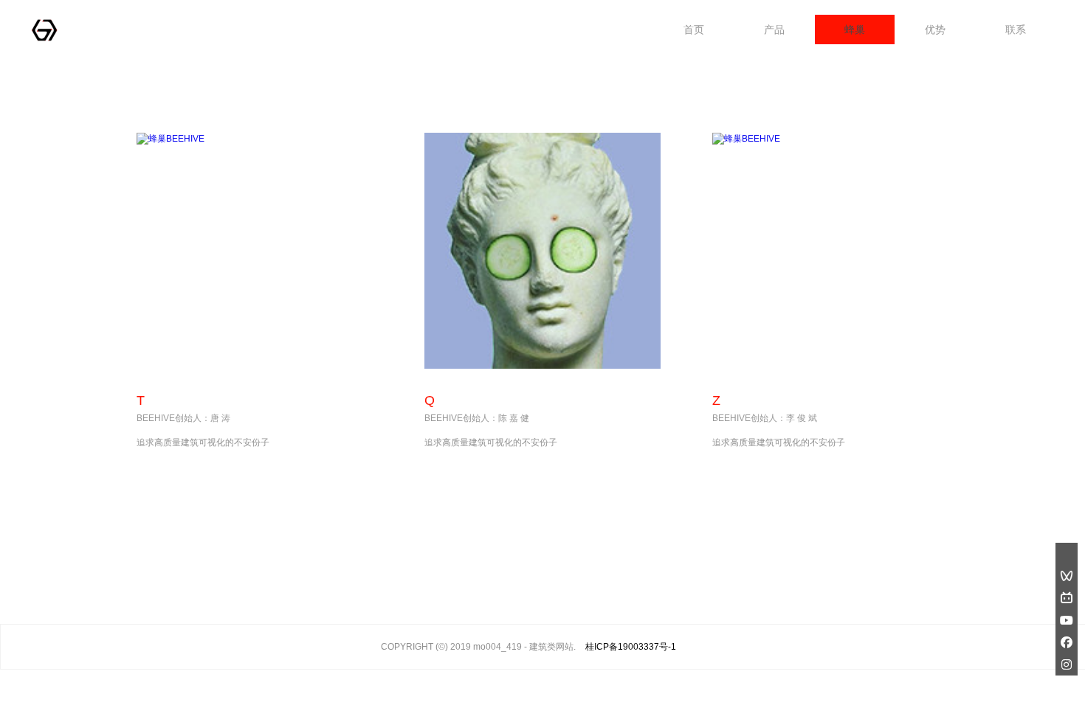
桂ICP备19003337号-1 (630, 647)
